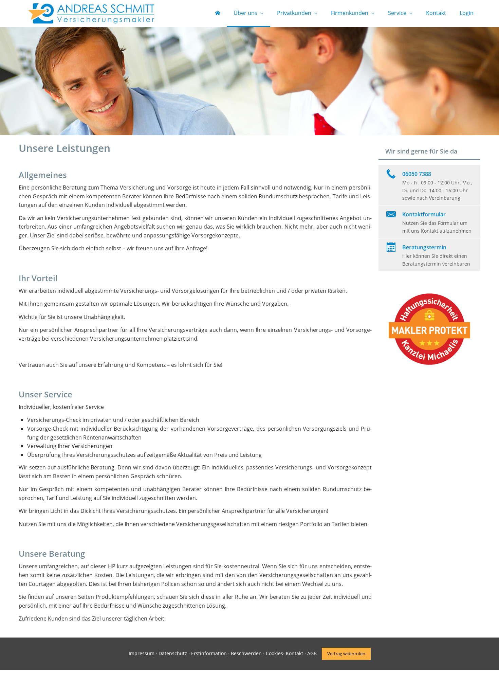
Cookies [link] (274, 653)
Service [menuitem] (397, 13)
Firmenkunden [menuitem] (349, 13)
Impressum (141, 653)
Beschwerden (246, 653)
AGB (312, 653)
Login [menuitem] (467, 13)
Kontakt (294, 653)
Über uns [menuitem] (245, 13)
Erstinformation (209, 653)
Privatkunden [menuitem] (294, 13)
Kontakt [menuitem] (436, 13)
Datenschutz (173, 653)
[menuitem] (217, 13)
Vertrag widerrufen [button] (346, 653)
